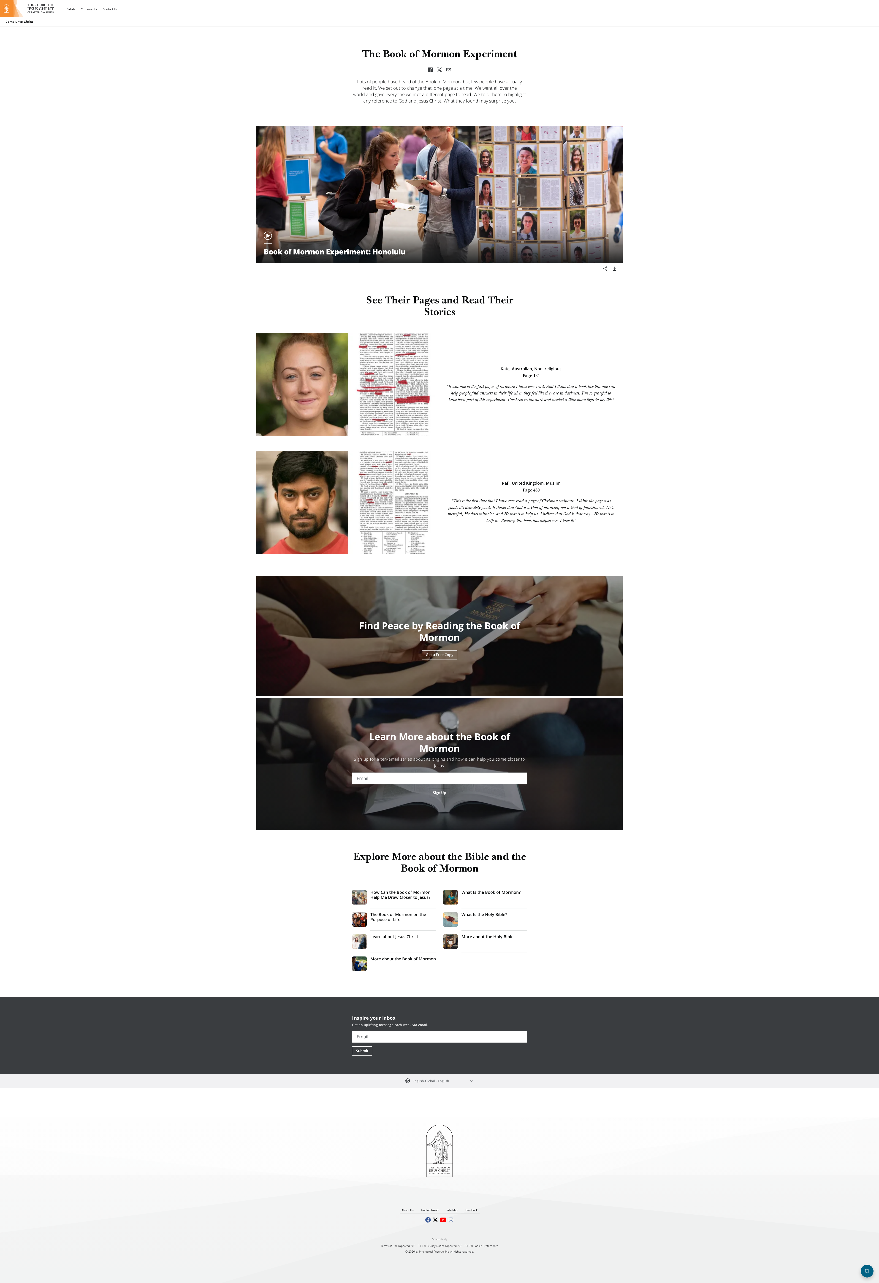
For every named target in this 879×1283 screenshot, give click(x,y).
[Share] (605, 268)
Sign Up (439, 792)
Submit (362, 1050)
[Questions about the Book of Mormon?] (867, 1271)
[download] (614, 268)
